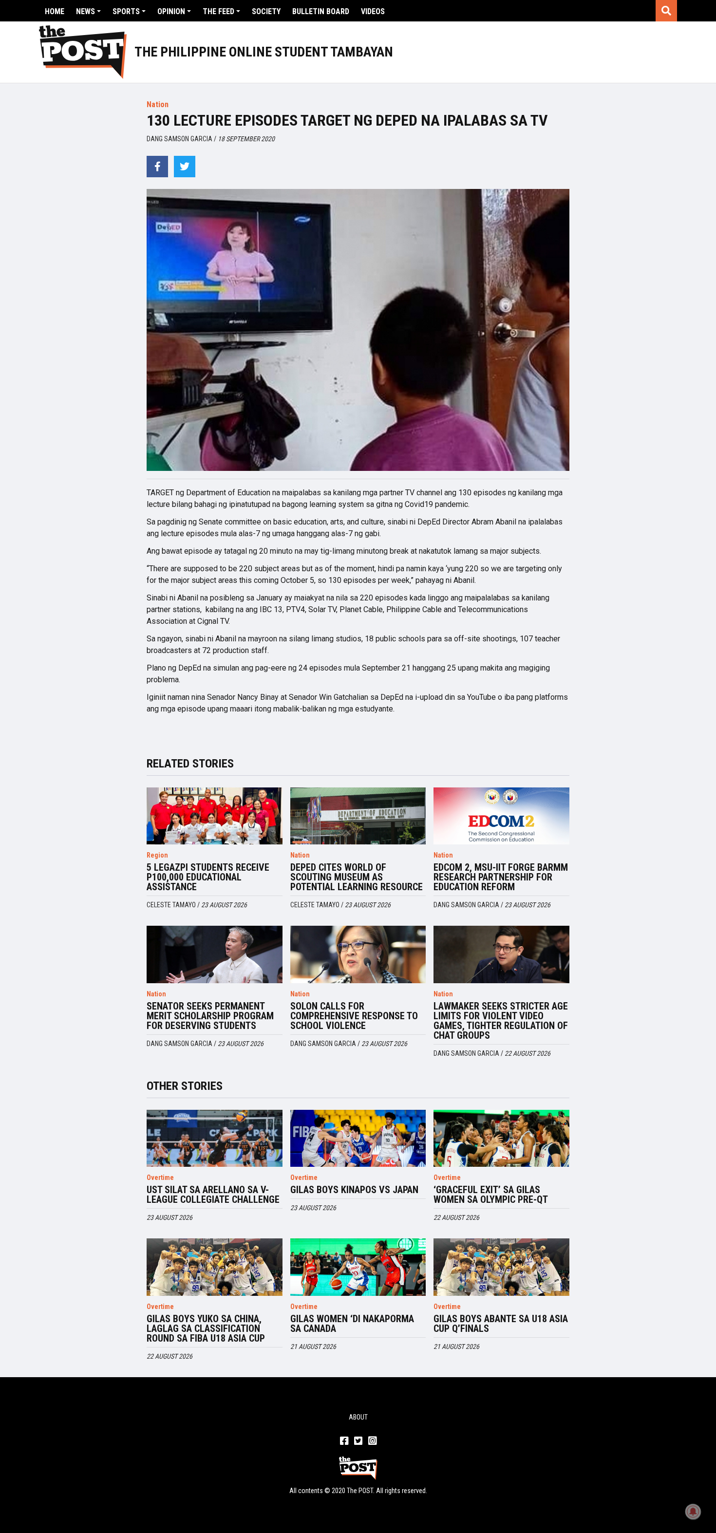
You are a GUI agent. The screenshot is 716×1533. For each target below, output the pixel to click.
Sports (126, 11)
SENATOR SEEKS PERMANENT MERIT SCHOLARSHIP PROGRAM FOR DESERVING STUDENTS (210, 1015)
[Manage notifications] (693, 1511)
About (358, 1417)
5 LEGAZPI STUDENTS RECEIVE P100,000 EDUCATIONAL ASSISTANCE (208, 877)
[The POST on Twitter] (358, 1441)
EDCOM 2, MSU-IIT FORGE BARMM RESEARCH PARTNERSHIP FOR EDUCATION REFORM (500, 877)
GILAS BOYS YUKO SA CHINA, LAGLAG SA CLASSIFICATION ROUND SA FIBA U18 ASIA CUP (206, 1328)
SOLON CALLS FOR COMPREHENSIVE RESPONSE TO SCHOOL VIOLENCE (354, 1015)
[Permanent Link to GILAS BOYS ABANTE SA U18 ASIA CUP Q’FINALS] (501, 1267)
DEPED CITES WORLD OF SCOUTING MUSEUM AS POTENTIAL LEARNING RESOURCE (356, 877)
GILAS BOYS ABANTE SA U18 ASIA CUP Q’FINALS (500, 1323)
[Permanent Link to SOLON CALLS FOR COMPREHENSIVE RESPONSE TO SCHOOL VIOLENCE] (358, 954)
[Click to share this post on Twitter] (184, 166)
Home (54, 11)
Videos (373, 11)
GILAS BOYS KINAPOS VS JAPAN (354, 1190)
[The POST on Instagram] (372, 1441)
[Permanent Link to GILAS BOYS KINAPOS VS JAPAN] (358, 1138)
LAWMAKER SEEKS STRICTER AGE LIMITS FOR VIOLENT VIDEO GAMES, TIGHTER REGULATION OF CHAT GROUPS (500, 1020)
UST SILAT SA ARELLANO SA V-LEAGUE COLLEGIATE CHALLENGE (213, 1194)
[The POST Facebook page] (344, 1441)
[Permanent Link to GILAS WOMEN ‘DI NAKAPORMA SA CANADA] (358, 1267)
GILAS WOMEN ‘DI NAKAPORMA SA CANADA (352, 1323)
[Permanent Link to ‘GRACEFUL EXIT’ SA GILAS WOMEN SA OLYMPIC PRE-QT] (501, 1138)
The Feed (218, 11)
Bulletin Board (320, 11)
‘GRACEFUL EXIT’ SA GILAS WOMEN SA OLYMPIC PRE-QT (490, 1194)
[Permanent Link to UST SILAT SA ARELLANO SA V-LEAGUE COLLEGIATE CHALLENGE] (215, 1138)
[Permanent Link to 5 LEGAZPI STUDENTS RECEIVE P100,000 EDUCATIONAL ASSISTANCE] (215, 816)
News (85, 11)
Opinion (171, 11)
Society (266, 11)
